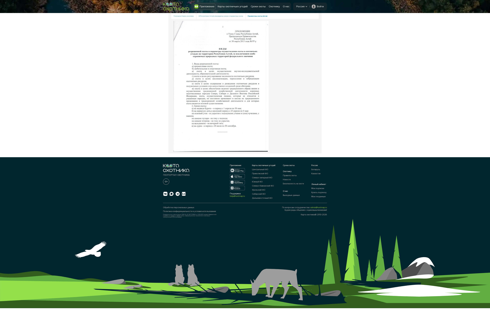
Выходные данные (291, 195)
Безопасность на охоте (293, 183)
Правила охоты (290, 175)
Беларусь (315, 169)
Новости (287, 179)
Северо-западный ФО (262, 177)
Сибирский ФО (259, 194)
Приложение (206, 6)
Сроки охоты (258, 6)
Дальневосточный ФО (262, 198)
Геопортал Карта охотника (184, 16)
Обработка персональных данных (178, 207)
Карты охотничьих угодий (233, 6)
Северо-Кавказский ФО (263, 186)
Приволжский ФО (260, 173)
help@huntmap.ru (237, 196)
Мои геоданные (318, 196)
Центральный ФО (260, 169)
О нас (286, 6)
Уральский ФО (258, 190)
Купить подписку (319, 192)
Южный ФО (257, 181)
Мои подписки (317, 188)
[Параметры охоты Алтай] (221, 86)
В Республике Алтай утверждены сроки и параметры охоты (221, 16)
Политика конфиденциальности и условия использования (189, 211)
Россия (314, 165)
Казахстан (316, 173)
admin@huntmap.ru (318, 207)
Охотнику (274, 6)
